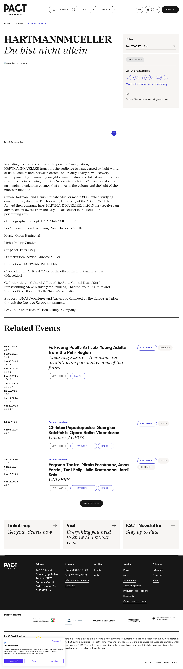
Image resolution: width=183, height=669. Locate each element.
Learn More (57, 376)
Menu (168, 9)
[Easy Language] (148, 9)
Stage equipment (132, 585)
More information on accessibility (146, 84)
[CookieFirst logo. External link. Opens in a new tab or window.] (5, 643)
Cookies (148, 662)
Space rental (129, 580)
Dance (163, 423)
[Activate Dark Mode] (156, 9)
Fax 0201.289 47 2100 (76, 575)
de (139, 9)
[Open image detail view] (113, 133)
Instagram (158, 570)
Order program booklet (135, 601)
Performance (135, 59)
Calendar (19, 23)
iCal (76, 376)
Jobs (125, 575)
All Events (90, 503)
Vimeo (156, 580)
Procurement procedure (135, 590)
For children (146, 467)
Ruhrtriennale (147, 347)
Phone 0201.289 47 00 (76, 570)
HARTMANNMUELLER (58, 39)
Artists (97, 575)
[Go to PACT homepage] (15, 9)
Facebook (158, 575)
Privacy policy (171, 662)
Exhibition (165, 347)
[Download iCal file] (174, 46)
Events (97, 570)
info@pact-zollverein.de (77, 580)
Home (7, 23)
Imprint (158, 662)
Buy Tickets (81, 446)
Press (126, 570)
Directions (70, 585)
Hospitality (128, 596)
